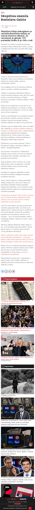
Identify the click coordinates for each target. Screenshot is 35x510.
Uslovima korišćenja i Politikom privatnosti (15, 508)
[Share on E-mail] (13, 271)
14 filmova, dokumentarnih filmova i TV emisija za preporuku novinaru (15, 302)
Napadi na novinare (18, 7)
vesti (2, 12)
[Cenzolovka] (17, 2)
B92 (6, 27)
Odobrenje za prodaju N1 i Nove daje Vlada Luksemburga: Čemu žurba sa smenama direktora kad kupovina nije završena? (16, 422)
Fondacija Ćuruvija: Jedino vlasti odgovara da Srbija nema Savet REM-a (17, 358)
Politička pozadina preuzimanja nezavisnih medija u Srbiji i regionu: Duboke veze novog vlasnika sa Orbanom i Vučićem (17, 480)
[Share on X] (6, 271)
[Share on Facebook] (2, 271)
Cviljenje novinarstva (8, 395)
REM (4, 7)
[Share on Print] (9, 271)
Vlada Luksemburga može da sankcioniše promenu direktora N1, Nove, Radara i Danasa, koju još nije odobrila (17, 452)
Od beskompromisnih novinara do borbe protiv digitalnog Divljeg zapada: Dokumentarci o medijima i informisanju (17, 330)
